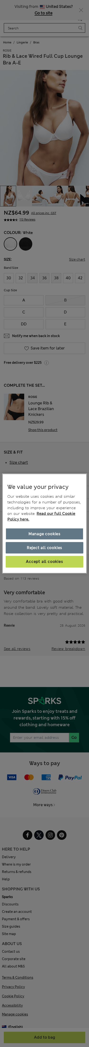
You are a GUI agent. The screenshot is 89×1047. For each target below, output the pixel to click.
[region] (44, 524)
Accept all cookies (44, 561)
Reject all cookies (44, 547)
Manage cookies (44, 533)
